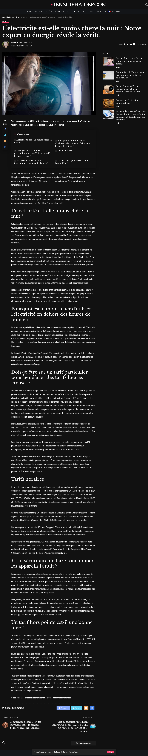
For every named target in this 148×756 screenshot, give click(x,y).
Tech (117, 95)
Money (5, 22)
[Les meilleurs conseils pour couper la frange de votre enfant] (108, 61)
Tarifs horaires (64, 150)
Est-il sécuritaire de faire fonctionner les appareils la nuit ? (31, 161)
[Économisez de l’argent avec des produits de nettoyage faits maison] (108, 75)
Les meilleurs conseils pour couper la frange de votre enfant (129, 61)
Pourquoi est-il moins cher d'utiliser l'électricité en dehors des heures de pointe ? (73, 143)
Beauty (118, 67)
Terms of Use (73, 752)
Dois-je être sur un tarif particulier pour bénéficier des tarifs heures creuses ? (32, 153)
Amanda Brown (16, 42)
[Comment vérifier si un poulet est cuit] (108, 103)
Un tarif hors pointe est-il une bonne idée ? (71, 161)
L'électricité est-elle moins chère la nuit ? (33, 141)
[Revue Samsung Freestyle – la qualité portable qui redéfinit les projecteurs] (108, 89)
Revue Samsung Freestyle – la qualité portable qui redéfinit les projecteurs (129, 89)
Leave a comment (85, 743)
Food (117, 106)
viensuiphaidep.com (78, 4)
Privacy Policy (60, 752)
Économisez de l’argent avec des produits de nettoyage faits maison (130, 75)
